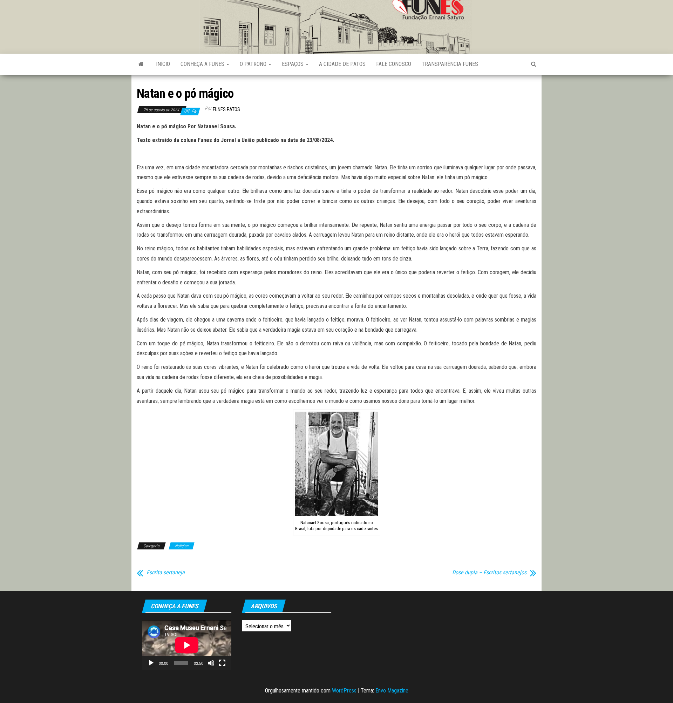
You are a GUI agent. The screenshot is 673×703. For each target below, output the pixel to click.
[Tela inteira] (222, 663)
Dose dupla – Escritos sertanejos (489, 572)
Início (163, 64)
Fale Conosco (393, 64)
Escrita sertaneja (166, 572)
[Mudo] (211, 663)
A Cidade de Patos (342, 64)
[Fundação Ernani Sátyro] (141, 64)
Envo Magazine (391, 690)
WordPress (344, 690)
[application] (186, 645)
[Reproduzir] (151, 663)
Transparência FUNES (450, 64)
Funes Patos (226, 109)
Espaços (293, 64)
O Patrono (254, 64)
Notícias (181, 545)
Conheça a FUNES (203, 64)
